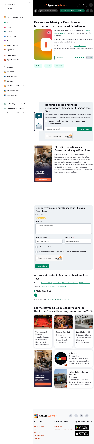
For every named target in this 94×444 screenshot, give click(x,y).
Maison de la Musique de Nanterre (78, 373)
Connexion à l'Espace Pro (15, 113)
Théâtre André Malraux (41, 333)
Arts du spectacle (13, 45)
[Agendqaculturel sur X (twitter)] (70, 415)
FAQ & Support (39, 426)
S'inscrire (82, 5)
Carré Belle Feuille (83, 332)
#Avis (48, 66)
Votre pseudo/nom (42, 237)
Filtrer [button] (8, 9)
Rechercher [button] (10, 4)
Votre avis (39, 221)
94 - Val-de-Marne (13, 90)
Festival (9, 32)
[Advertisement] (63, 85)
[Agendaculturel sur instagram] (81, 415)
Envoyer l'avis (42, 266)
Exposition (10, 50)
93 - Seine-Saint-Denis (15, 86)
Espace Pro (58, 426)
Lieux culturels (11, 55)
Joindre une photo (45, 247)
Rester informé (84, 129)
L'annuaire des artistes (14, 108)
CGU (35, 430)
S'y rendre (60, 58)
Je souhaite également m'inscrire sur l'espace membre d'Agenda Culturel (67, 122)
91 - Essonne (12, 81)
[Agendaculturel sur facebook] (76, 415)
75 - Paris (10, 72)
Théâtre (10, 27)
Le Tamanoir (74, 353)
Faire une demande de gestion (58, 299)
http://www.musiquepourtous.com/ (54, 287)
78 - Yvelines (12, 76)
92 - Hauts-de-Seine (15, 17)
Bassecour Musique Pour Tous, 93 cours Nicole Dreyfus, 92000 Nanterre (65, 283)
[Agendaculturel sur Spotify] (86, 415)
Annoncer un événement (63, 430)
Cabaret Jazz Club (63, 332)
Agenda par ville (11, 60)
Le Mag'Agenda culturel (14, 104)
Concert (10, 23)
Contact (37, 438)
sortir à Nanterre (80, 46)
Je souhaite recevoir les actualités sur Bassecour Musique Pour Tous (62, 252)
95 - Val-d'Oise (12, 95)
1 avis (90, 57)
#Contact (59, 66)
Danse (9, 41)
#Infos (38, 66)
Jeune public (11, 36)
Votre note (39, 215)
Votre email (69, 237)
